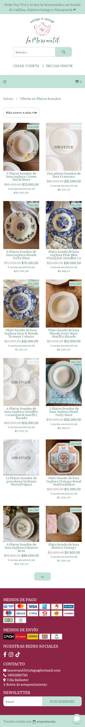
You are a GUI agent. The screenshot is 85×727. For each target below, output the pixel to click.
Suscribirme (62, 701)
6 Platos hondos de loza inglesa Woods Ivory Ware (21, 255)
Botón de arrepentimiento (26, 684)
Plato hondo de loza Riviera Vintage (63, 546)
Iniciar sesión (59, 65)
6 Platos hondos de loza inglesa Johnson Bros (21, 548)
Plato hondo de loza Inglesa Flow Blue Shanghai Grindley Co (63, 255)
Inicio (8, 98)
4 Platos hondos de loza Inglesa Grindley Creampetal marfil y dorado (21, 413)
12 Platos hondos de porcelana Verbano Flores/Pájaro (21, 481)
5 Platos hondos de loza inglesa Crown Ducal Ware (21, 177)
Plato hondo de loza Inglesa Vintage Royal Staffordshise (63, 481)
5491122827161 (17, 675)
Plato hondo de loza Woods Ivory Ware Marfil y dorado (63, 333)
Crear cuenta (26, 65)
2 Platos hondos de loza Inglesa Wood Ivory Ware (64, 412)
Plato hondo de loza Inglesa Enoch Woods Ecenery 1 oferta (21, 333)
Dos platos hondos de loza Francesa (64, 175)
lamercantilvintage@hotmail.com (34, 670)
